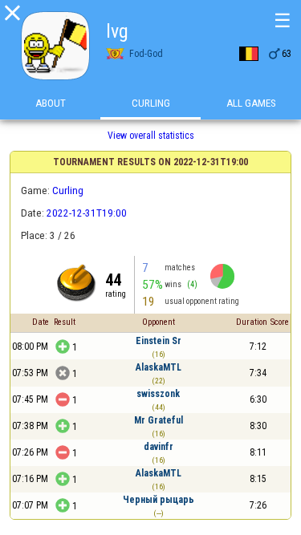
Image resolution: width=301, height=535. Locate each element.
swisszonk (158, 393)
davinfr (158, 446)
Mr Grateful (158, 420)
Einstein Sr (158, 341)
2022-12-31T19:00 (87, 213)
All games (251, 103)
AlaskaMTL (158, 367)
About (50, 103)
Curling (151, 103)
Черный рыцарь (158, 499)
